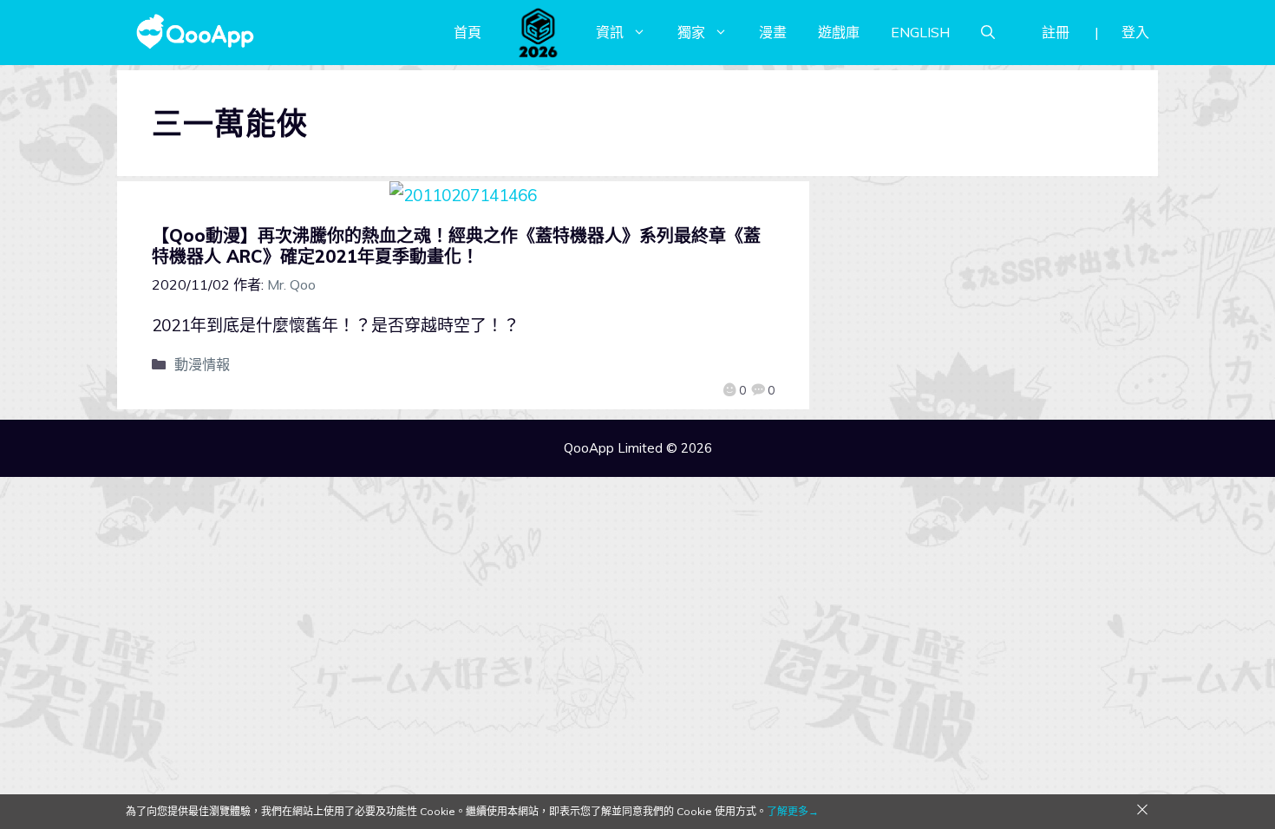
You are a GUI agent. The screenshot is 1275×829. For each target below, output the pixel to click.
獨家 (691, 32)
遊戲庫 (839, 32)
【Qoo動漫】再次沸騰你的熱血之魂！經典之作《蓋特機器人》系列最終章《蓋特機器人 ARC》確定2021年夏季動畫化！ (456, 246)
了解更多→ (793, 811)
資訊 (610, 32)
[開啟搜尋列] (987, 32)
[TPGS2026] (538, 32)
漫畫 (773, 32)
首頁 (467, 32)
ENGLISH (920, 32)
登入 (1135, 32)
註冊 (1055, 32)
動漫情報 (202, 364)
